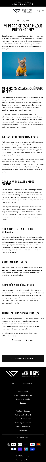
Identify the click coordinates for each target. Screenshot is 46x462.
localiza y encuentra (23, 384)
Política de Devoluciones (23, 395)
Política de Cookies (23, 426)
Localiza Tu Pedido (23, 399)
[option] (23, 3)
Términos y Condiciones (23, 423)
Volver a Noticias (25, 358)
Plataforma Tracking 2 (23, 415)
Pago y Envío (23, 391)
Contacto (23, 403)
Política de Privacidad (23, 419)
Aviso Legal (23, 430)
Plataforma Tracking (23, 411)
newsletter (23, 438)
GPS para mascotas (9, 336)
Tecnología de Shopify (23, 460)
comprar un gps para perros (12, 324)
